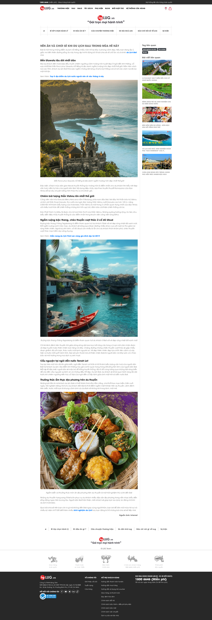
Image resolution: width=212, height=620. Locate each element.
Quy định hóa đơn (108, 596)
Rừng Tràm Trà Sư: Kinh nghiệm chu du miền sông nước (156, 102)
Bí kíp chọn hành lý (59, 31)
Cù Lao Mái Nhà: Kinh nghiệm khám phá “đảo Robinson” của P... (156, 149)
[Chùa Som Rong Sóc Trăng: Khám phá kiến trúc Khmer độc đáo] (157, 162)
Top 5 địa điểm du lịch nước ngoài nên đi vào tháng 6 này (77, 76)
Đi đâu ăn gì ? (79, 31)
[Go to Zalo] (73, 591)
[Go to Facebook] (61, 591)
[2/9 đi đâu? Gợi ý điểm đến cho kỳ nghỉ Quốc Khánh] (157, 68)
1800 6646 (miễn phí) (132, 567)
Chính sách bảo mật (108, 608)
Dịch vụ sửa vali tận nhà (110, 615)
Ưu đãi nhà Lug (126, 31)
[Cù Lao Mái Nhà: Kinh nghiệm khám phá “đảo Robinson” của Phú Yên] (157, 138)
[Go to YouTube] (65, 591)
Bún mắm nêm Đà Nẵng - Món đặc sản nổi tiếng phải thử (155, 126)
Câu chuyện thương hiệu (102, 31)
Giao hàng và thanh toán (110, 593)
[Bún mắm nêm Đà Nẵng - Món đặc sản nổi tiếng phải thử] (157, 115)
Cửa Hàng (88, 589)
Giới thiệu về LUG (91, 581)
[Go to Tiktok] (77, 591)
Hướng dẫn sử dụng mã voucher (113, 589)
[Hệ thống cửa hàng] (166, 8)
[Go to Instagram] (69, 591)
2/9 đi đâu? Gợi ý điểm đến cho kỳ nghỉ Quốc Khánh (156, 79)
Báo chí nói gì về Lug (147, 31)
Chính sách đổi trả (108, 600)
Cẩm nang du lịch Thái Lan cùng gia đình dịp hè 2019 (75, 236)
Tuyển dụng (89, 585)
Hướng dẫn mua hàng (109, 585)
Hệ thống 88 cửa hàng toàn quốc (159, 2)
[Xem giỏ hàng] (170, 8)
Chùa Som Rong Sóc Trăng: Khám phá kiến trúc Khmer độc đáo (156, 173)
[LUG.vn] (47, 8)
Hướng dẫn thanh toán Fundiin (112, 581)
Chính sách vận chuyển (109, 612)
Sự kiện (166, 31)
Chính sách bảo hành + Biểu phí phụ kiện (116, 604)
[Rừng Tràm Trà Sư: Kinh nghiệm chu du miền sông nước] (157, 91)
